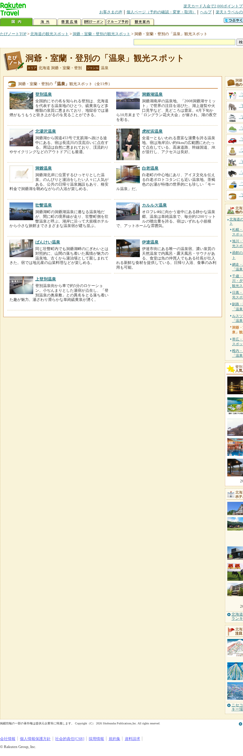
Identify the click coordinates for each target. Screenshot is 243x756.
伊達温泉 (150, 242)
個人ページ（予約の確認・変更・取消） (161, 12)
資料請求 (132, 738)
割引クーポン (93, 22)
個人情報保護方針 (35, 738)
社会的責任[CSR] (69, 738)
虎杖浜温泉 (152, 131)
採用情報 (96, 738)
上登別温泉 (45, 279)
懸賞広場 (69, 22)
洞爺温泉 (43, 168)
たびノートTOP (13, 34)
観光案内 (142, 22)
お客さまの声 (110, 12)
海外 (45, 22)
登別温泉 (43, 94)
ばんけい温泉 (47, 242)
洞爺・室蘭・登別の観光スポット (101, 34)
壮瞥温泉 (43, 205)
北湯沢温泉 (45, 131)
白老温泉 (150, 168)
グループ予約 (118, 22)
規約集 (114, 738)
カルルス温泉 (154, 205)
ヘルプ (206, 12)
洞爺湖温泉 (152, 94)
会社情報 (7, 738)
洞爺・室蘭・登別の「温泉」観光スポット (105, 58)
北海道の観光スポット (49, 34)
